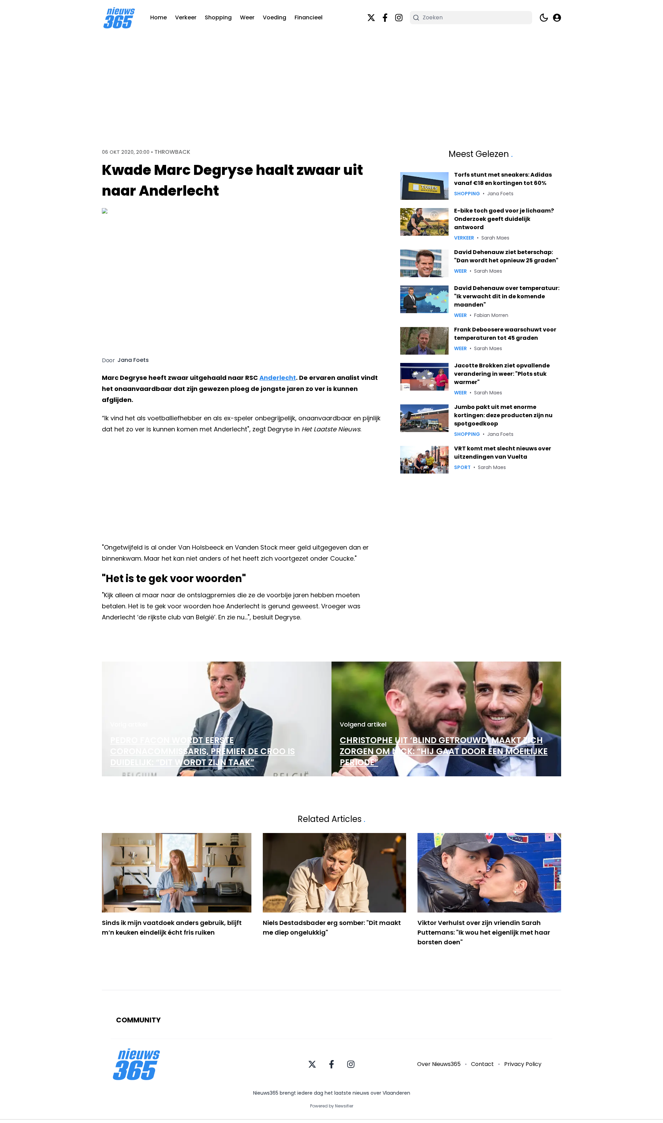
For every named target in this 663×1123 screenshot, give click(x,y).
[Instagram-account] (399, 17)
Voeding (274, 17)
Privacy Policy (522, 1064)
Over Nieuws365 (439, 1064)
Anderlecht (277, 377)
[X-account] (371, 17)
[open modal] (557, 17)
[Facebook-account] (385, 17)
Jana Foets (133, 360)
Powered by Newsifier (331, 1106)
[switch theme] (544, 17)
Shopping (218, 17)
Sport (462, 467)
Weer (247, 17)
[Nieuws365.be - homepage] (119, 18)
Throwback (172, 152)
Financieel (309, 17)
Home (158, 17)
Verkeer (185, 17)
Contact (482, 1064)
